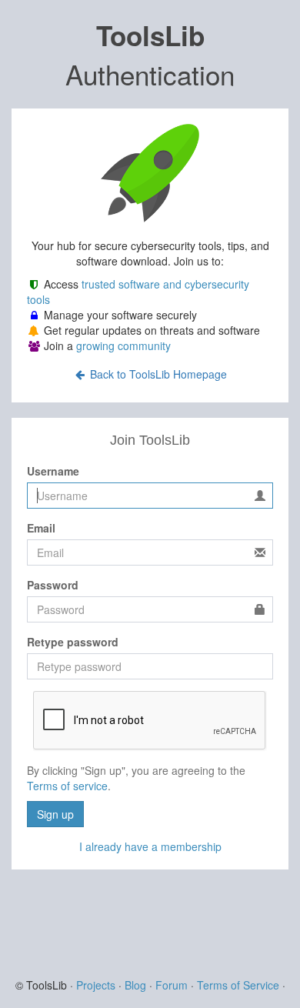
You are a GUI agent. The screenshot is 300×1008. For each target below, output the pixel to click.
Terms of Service (238, 985)
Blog (135, 985)
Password (52, 584)
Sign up (55, 814)
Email (41, 528)
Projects (95, 985)
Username (53, 471)
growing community (123, 345)
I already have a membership (150, 846)
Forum (171, 985)
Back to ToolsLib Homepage (157, 374)
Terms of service (67, 785)
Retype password (72, 641)
